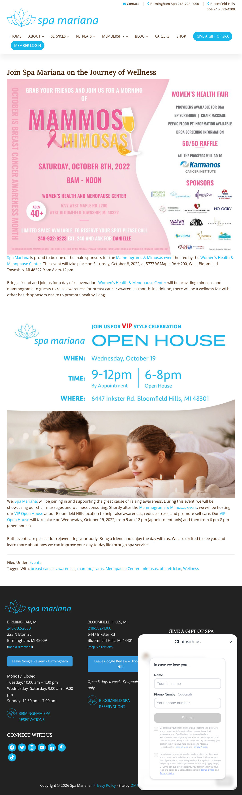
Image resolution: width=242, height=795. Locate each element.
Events (35, 562)
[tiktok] (12, 757)
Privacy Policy (104, 785)
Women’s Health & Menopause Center (132, 282)
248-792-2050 (188, 3)
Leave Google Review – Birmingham (40, 661)
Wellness (191, 568)
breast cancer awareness (53, 568)
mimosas (150, 568)
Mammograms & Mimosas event (145, 257)
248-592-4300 (224, 9)
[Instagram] (32, 747)
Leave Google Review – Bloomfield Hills (120, 664)
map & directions (20, 647)
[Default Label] (42, 747)
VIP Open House (28, 513)
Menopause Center (123, 568)
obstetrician (170, 568)
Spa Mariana (18, 257)
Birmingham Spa (163, 3)
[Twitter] (22, 747)
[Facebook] (12, 747)
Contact (133, 3)
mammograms (90, 568)
